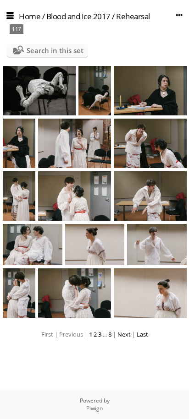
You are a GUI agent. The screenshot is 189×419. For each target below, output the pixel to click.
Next (124, 334)
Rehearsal (133, 16)
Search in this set (55, 50)
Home (29, 16)
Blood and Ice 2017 (78, 16)
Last (142, 334)
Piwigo (94, 408)
